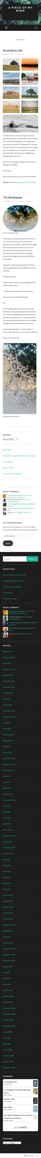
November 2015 (9, 836)
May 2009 (7, 984)
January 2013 (8, 901)
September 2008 (9, 1026)
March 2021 (7, 705)
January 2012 (8, 913)
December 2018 (9, 758)
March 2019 (7, 752)
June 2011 (6, 937)
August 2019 (7, 741)
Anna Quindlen (8, 1109)
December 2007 (9, 1068)
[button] (11, 64)
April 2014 (7, 871)
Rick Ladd (11, 508)
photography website (24, 182)
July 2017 (6, 776)
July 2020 (6, 723)
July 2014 (6, 859)
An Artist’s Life (12, 50)
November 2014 (9, 848)
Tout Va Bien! (8, 462)
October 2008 (8, 1020)
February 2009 (8, 996)
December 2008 (9, 1008)
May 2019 (7, 747)
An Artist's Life (8, 468)
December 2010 (9, 949)
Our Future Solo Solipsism (12, 474)
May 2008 (7, 1044)
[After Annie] (35, 1111)
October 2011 (8, 919)
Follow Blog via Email (12, 523)
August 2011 (7, 931)
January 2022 (8, 675)
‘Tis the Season (12, 197)
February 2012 (8, 907)
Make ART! (7, 450)
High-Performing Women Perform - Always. (19, 456)
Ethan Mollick (8, 1095)
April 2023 (7, 663)
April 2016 (7, 824)
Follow (7, 543)
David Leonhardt (9, 1120)
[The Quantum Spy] (35, 1086)
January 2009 (8, 1002)
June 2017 (6, 782)
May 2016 (7, 818)
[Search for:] (20, 559)
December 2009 (9, 955)
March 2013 (7, 895)
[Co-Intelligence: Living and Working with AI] (35, 1094)
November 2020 (9, 717)
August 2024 (7, 651)
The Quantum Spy (10, 1082)
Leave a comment (26, 201)
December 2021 (9, 681)
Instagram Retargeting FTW (13, 581)
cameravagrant (13, 504)
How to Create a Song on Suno (14, 575)
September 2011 (9, 925)
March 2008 (7, 1050)
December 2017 (9, 764)
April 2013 (7, 889)
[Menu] (6, 28)
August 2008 (7, 1032)
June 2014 (6, 865)
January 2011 (8, 943)
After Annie (7, 1107)
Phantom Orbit (9, 1099)
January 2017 (8, 794)
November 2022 (9, 669)
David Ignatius (8, 1084)
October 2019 (8, 735)
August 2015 (7, 842)
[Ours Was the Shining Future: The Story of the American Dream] (35, 1119)
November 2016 (9, 800)
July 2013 (6, 877)
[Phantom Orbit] (35, 1103)
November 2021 (9, 687)
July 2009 (6, 972)
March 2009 (7, 990)
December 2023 (9, 657)
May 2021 (7, 699)
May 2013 (7, 883)
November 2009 (9, 960)
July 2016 (6, 806)
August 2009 (7, 966)
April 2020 (7, 729)
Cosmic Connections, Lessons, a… (20, 496)
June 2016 (6, 812)
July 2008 (6, 1038)
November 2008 (9, 1014)
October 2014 (8, 853)
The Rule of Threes (10, 599)
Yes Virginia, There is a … (23, 512)
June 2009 (6, 978)
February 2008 (8, 1056)
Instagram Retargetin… (16, 495)
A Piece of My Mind (20, 9)
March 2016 (7, 830)
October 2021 (8, 693)
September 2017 (9, 770)
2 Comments (20, 54)
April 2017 (7, 788)
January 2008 (8, 1062)
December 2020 (9, 711)
